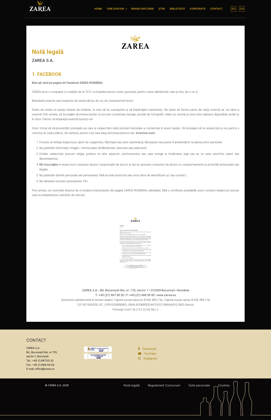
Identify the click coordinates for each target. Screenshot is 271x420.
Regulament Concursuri (164, 385)
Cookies (224, 385)
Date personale (199, 385)
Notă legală (132, 385)
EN (242, 9)
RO (234, 9)
